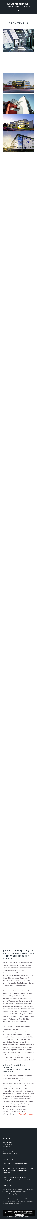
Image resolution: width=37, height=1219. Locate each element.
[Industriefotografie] (18, 40)
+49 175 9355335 (8, 1151)
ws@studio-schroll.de (10, 1153)
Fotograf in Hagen (26, 1114)
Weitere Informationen (27, 1212)
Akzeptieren (20, 1214)
